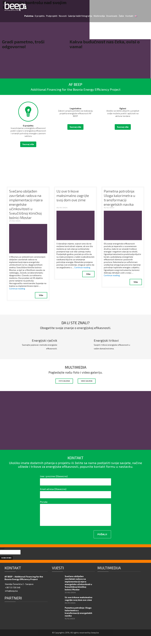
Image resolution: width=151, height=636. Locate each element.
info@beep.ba (11, 591)
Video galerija (86, 381)
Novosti (63, 16)
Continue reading (17, 288)
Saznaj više (28, 144)
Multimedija (99, 16)
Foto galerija (64, 381)
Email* (2, 548)
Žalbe (121, 16)
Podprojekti (51, 16)
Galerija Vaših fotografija (80, 16)
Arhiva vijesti (133, 306)
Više (41, 295)
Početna (28, 16)
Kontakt (129, 16)
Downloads (111, 16)
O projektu (40, 16)
